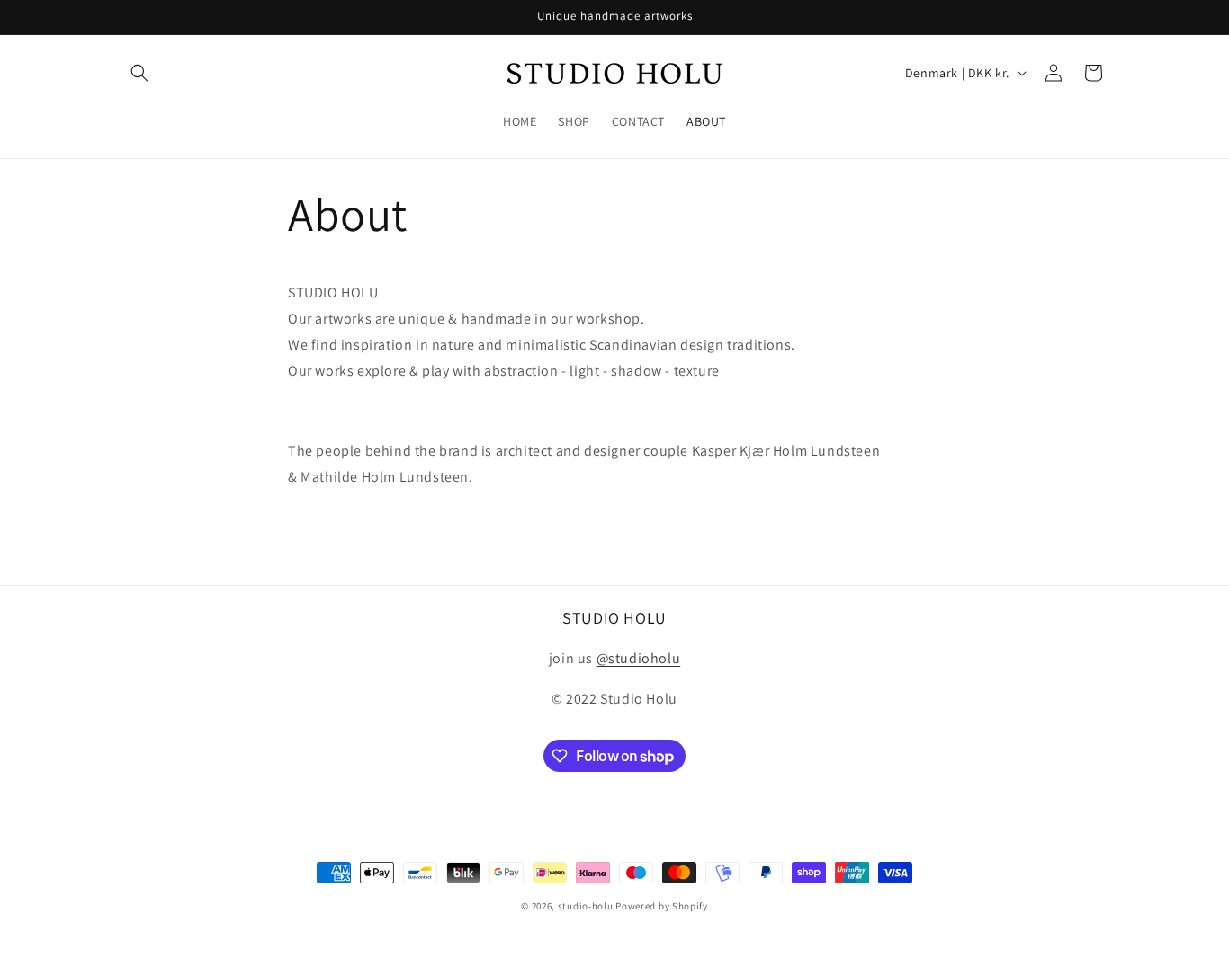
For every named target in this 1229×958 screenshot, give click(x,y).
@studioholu (639, 658)
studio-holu (586, 906)
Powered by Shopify (661, 906)
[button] (139, 73)
